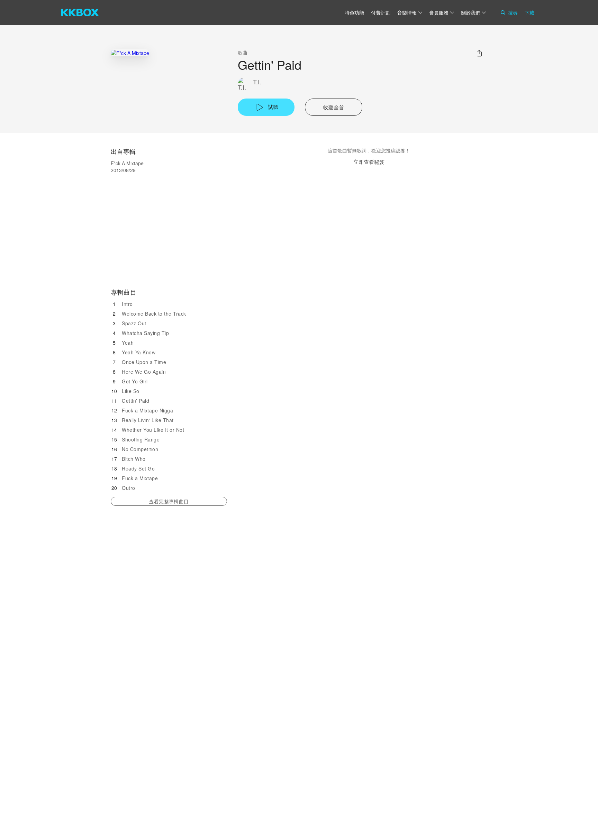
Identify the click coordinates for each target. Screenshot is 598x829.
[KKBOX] (80, 12)
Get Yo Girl (135, 381)
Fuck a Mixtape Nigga (147, 410)
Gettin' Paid (135, 400)
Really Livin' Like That (148, 420)
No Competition (140, 449)
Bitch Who (134, 458)
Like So (130, 391)
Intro (127, 303)
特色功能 (354, 12)
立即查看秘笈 (368, 161)
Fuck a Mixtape (140, 478)
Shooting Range (141, 439)
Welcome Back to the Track (154, 313)
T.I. (257, 81)
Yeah (128, 342)
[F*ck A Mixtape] (130, 52)
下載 (529, 12)
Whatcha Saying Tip (145, 332)
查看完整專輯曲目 (169, 501)
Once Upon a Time (144, 361)
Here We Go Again (144, 371)
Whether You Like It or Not (153, 429)
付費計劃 (380, 12)
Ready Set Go (138, 468)
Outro (128, 487)
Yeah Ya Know (138, 352)
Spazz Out (134, 323)
